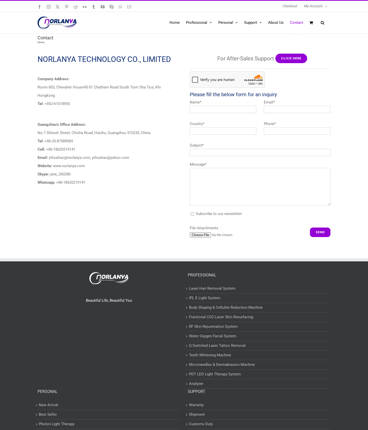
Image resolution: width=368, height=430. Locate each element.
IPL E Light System (204, 298)
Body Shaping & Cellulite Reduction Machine (226, 307)
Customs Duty (201, 424)
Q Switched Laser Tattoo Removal (217, 345)
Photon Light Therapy (56, 424)
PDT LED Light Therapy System (215, 374)
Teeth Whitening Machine (210, 355)
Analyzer (196, 383)
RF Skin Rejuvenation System (213, 326)
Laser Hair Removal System (212, 288)
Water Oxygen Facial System (212, 336)
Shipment (197, 414)
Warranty (196, 405)
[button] (322, 22)
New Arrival (48, 405)
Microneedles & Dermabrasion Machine (222, 364)
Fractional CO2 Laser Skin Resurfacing (221, 317)
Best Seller (48, 414)
